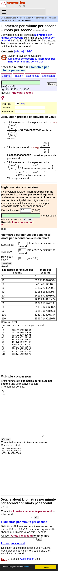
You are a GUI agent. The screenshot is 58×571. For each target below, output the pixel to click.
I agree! (46, 567)
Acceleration (25, 17)
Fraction (18, 75)
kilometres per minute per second (24, 521)
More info (27, 566)
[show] (19, 51)
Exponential (32, 75)
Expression (48, 75)
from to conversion (31, 60)
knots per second (13, 543)
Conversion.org (8, 17)
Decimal (6, 75)
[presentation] (12, 130)
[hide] (28, 51)
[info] (22, 103)
